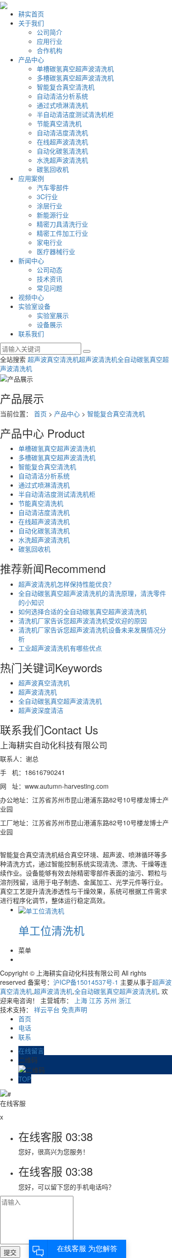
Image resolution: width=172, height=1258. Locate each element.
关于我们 (31, 22)
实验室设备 (34, 306)
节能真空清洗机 (59, 123)
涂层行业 (49, 205)
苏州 (110, 1000)
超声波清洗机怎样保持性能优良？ (66, 584)
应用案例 (31, 178)
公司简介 (49, 32)
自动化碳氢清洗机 (62, 150)
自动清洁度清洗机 (62, 132)
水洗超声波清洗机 (62, 160)
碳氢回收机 (53, 169)
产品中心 (31, 59)
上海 (80, 1000)
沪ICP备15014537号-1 (85, 982)
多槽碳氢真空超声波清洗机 (75, 77)
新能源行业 (53, 214)
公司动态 (49, 269)
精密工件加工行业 (62, 233)
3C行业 (47, 196)
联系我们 (31, 333)
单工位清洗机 (51, 930)
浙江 (124, 1000)
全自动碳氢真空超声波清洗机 (60, 701)
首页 (40, 413)
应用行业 (49, 41)
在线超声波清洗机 (62, 141)
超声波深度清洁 (40, 710)
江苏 (95, 1000)
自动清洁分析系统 (62, 96)
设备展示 (49, 324)
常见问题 (49, 287)
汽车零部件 (53, 187)
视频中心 (31, 297)
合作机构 (49, 50)
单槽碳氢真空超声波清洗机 (75, 68)
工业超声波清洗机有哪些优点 (60, 648)
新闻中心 (31, 260)
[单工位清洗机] (41, 909)
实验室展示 (53, 315)
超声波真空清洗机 (53, 359)
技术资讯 (49, 278)
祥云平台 (47, 1009)
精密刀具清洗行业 (62, 223)
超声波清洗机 (98, 359)
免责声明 (74, 1009)
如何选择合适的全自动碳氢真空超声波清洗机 (82, 611)
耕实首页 (31, 13)
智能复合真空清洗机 (65, 86)
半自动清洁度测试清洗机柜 (75, 114)
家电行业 (49, 242)
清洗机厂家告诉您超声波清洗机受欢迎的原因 (82, 620)
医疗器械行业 (56, 251)
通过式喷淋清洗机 (62, 105)
